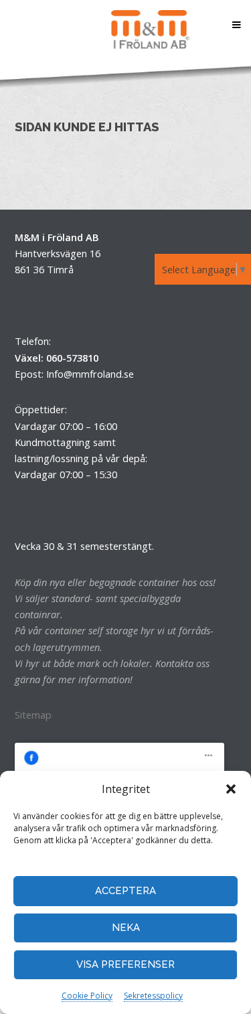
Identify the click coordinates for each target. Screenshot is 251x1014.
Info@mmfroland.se (90, 373)
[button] (231, 789)
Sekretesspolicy (153, 995)
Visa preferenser (125, 964)
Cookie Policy (87, 995)
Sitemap (33, 714)
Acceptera (125, 891)
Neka (126, 928)
